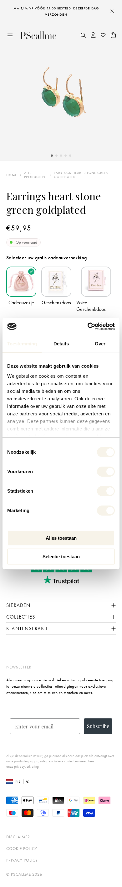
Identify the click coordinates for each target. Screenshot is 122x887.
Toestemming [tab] (22, 343)
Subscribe (98, 726)
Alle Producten (34, 175)
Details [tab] (61, 343)
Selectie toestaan (61, 556)
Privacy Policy (22, 860)
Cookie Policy (21, 848)
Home (11, 175)
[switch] (106, 472)
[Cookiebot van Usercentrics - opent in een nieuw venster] (88, 326)
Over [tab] (100, 343)
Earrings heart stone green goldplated (81, 175)
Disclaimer (18, 837)
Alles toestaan (61, 538)
